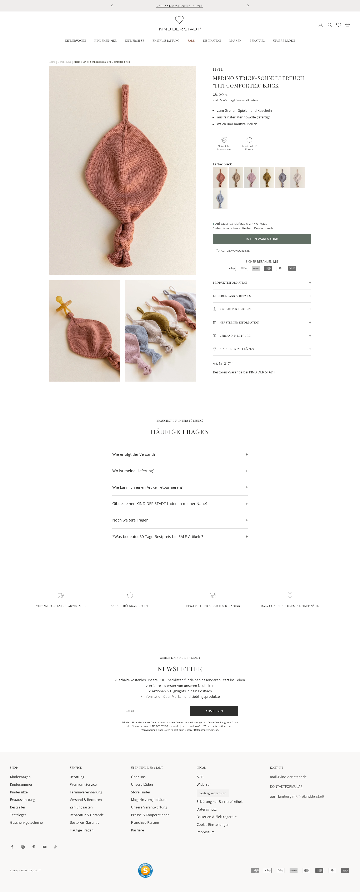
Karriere (137, 830)
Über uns (138, 777)
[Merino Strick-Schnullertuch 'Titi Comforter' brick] (221, 177)
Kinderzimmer (105, 40)
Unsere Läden (284, 40)
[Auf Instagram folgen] (23, 847)
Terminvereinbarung (86, 792)
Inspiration (212, 40)
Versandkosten (247, 100)
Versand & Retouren (86, 799)
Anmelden (214, 711)
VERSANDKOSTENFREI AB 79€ (179, 6)
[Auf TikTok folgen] (55, 847)
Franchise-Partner (145, 822)
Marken (235, 40)
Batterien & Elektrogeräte (217, 817)
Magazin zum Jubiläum (148, 799)
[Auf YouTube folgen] (44, 847)
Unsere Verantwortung (149, 807)
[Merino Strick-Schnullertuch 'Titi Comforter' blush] (252, 177)
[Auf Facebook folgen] (12, 847)
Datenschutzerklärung (206, 729)
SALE (191, 40)
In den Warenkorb (262, 239)
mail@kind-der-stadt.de (288, 777)
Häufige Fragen (82, 830)
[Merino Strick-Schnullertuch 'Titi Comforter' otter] (282, 177)
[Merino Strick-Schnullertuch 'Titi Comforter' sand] (236, 177)
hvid (218, 69)
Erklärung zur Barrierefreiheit (220, 801)
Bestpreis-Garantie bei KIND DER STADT (244, 372)
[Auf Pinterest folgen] (34, 847)
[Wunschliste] (338, 25)
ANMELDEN (314, 874)
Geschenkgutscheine (26, 822)
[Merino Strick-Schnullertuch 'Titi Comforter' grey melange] (220, 198)
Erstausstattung (165, 40)
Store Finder (140, 792)
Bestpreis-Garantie (84, 822)
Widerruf (204, 784)
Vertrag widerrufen (213, 793)
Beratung (257, 40)
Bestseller (17, 807)
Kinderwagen (75, 40)
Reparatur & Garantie (87, 815)
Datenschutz (207, 809)
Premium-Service (83, 784)
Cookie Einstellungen (213, 824)
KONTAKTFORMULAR (286, 786)
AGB (200, 777)
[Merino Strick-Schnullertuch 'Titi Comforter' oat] (298, 177)
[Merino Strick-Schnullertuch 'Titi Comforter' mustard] (267, 177)
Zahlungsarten (81, 807)
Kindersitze (134, 40)
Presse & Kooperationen (150, 815)
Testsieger (18, 815)
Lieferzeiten (229, 228)
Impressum (206, 832)
